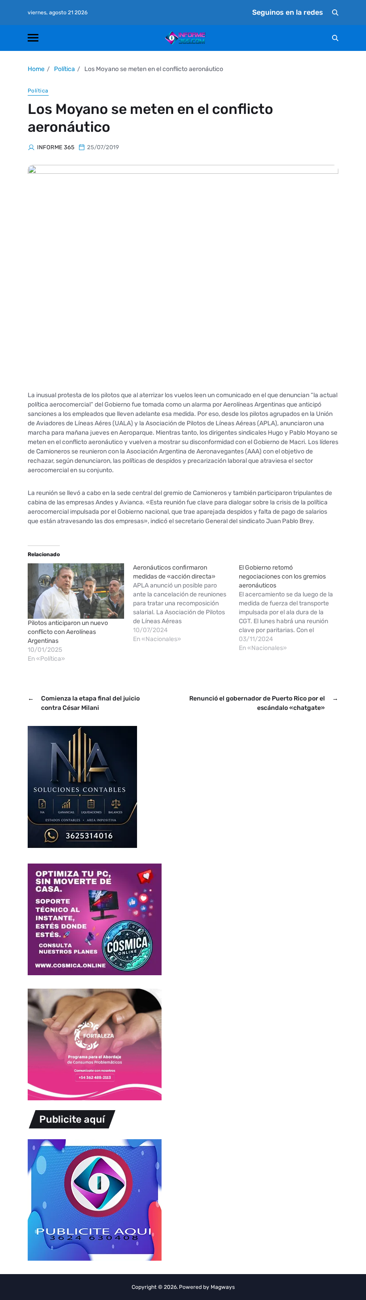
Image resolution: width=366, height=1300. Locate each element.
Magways (223, 1287)
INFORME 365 (56, 147)
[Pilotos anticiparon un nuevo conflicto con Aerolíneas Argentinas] (76, 591)
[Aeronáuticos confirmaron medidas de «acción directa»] (185, 603)
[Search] (335, 12)
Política (38, 91)
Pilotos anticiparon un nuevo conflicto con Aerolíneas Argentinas (68, 632)
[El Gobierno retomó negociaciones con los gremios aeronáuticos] (291, 608)
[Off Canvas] (33, 38)
